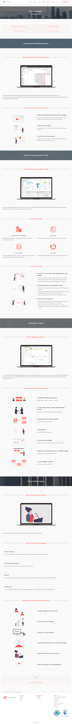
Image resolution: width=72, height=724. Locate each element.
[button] (19, 26)
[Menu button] (68, 2)
